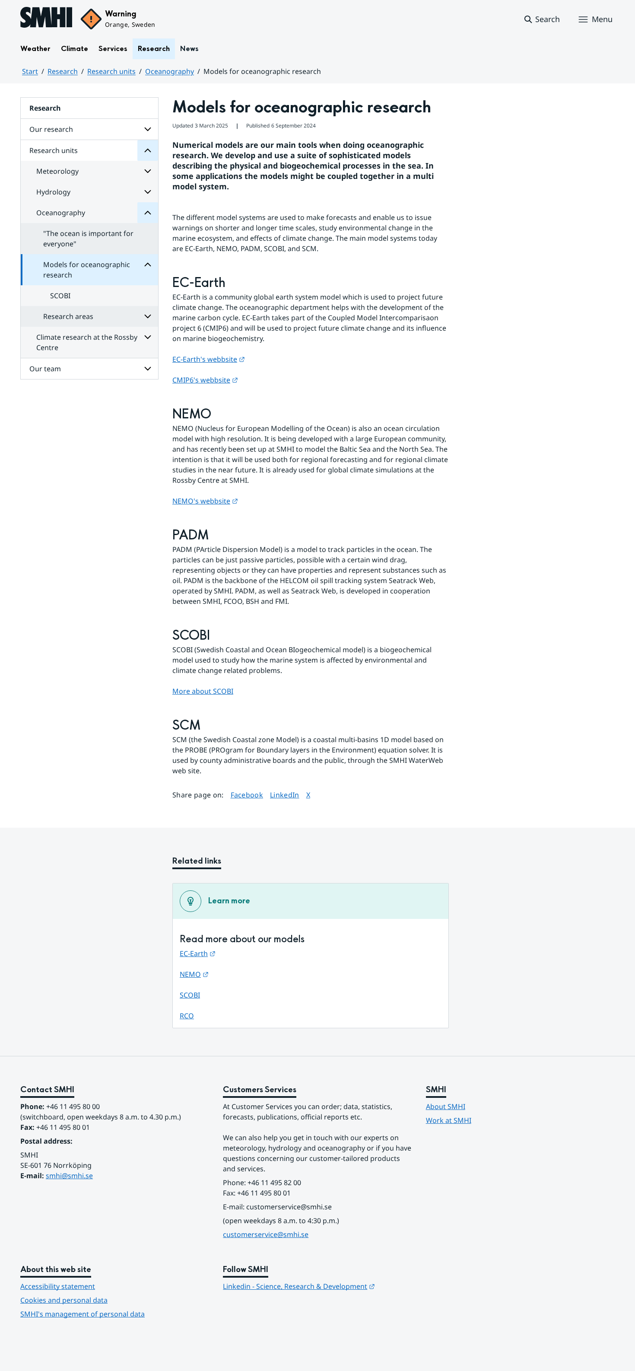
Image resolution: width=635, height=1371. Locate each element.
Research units (111, 71)
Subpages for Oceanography (147, 212)
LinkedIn (284, 795)
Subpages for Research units (147, 150)
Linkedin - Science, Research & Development (299, 1286)
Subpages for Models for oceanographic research (147, 264)
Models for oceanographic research (86, 270)
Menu (602, 19)
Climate (74, 49)
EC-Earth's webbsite (208, 359)
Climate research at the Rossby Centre (86, 342)
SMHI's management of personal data (82, 1314)
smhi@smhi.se (69, 1175)
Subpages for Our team (147, 368)
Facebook (247, 795)
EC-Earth (198, 953)
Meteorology (57, 171)
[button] (541, 19)
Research (154, 49)
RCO (187, 1015)
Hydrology (53, 192)
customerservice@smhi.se (265, 1234)
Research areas (68, 316)
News (189, 49)
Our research (51, 129)
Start (30, 71)
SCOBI (60, 295)
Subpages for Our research (147, 129)
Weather (35, 49)
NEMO (194, 974)
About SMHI (445, 1106)
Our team (45, 368)
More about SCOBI (202, 691)
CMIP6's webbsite (205, 380)
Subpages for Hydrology (147, 192)
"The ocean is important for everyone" (88, 239)
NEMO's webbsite (205, 501)
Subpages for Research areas (147, 316)
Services (112, 49)
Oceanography (169, 71)
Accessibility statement (57, 1286)
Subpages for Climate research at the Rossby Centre (147, 337)
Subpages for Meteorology (147, 171)
